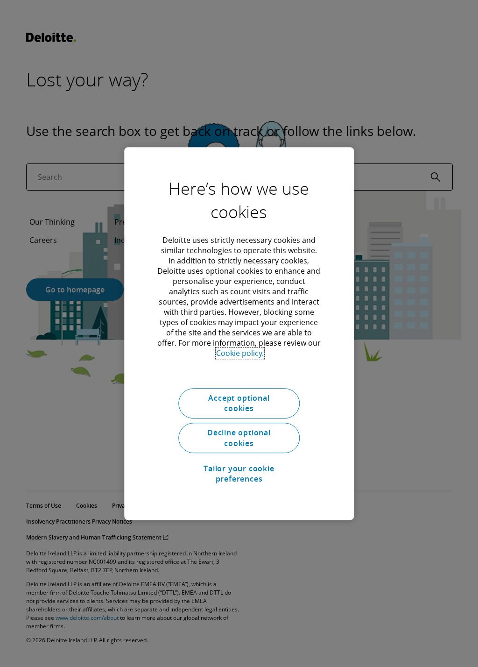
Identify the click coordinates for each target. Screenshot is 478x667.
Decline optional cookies (239, 438)
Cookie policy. (240, 353)
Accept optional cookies (238, 403)
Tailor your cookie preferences (239, 473)
